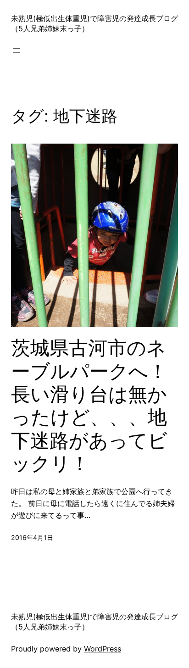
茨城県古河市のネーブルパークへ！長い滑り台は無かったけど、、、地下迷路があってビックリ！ (89, 405)
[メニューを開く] (16, 50)
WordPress (102, 648)
